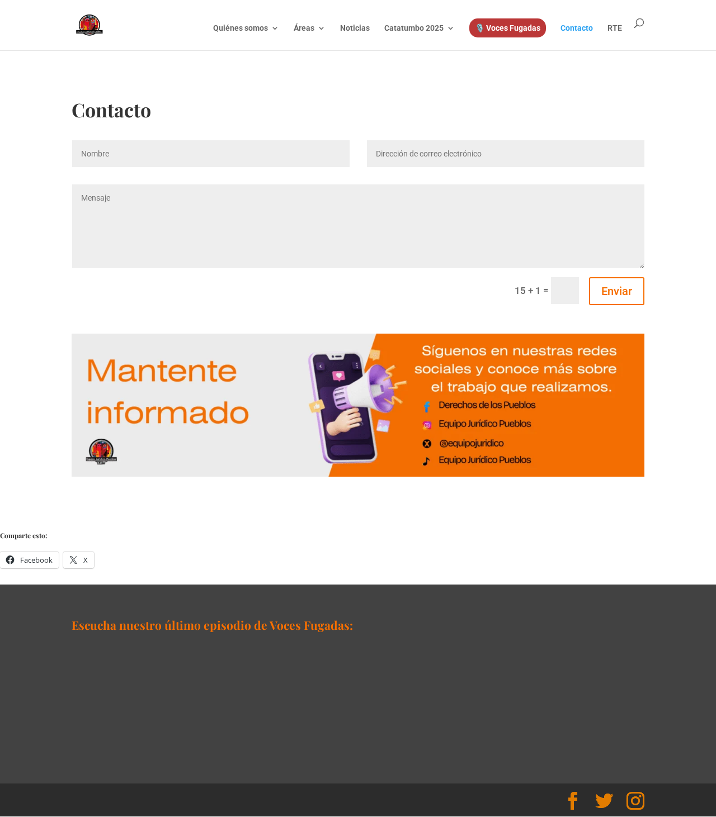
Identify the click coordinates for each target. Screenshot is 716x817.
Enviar (616, 291)
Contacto (576, 28)
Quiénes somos (240, 28)
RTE (614, 28)
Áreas (304, 28)
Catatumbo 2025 (414, 28)
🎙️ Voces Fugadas (507, 27)
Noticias (355, 28)
